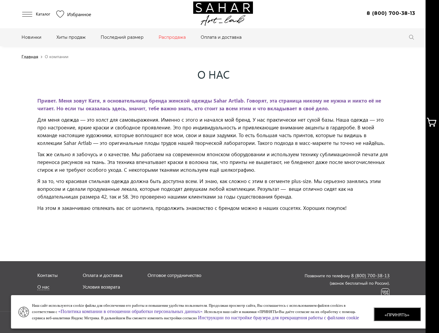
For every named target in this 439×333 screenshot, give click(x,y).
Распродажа (172, 37)
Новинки (32, 37)
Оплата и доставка (221, 37)
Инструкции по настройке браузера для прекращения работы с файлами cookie (278, 317)
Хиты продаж (71, 37)
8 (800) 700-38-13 (391, 13)
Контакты (47, 275)
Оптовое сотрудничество (174, 275)
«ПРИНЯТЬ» (397, 314)
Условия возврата (101, 287)
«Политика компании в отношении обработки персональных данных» (130, 311)
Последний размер (122, 37)
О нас (43, 287)
